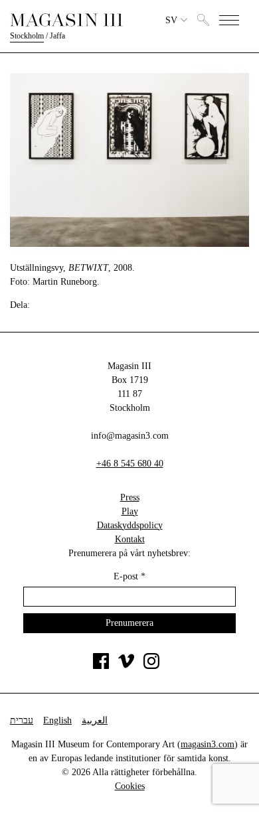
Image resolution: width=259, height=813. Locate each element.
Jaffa (57, 35)
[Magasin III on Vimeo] (126, 666)
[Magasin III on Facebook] (101, 666)
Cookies (130, 786)
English (57, 720)
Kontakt (130, 539)
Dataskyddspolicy (130, 525)
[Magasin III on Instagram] (151, 666)
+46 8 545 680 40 (129, 464)
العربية (95, 720)
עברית (21, 720)
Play (130, 511)
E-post (129, 576)
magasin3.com (207, 744)
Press (129, 497)
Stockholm (27, 35)
